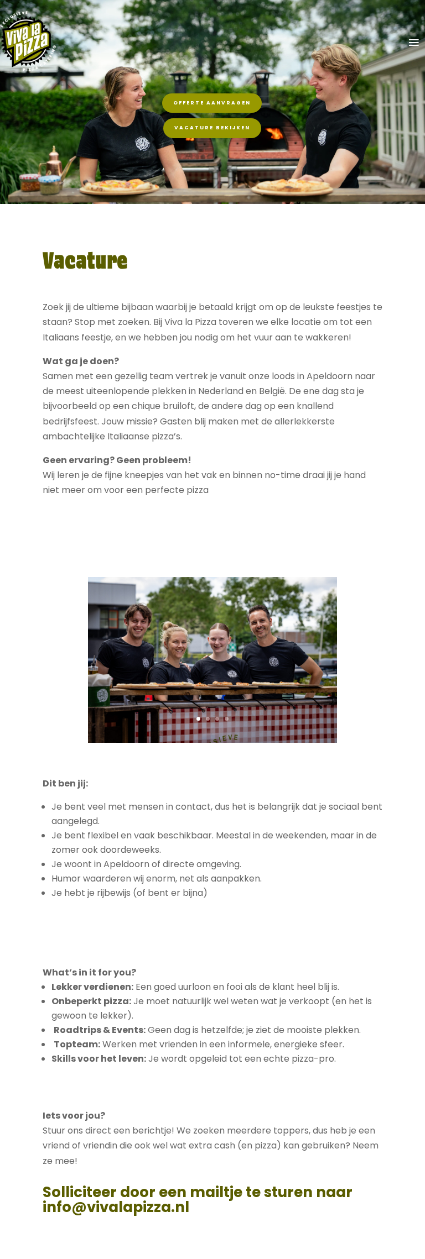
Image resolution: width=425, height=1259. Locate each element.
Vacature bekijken (212, 127)
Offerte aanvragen (212, 102)
